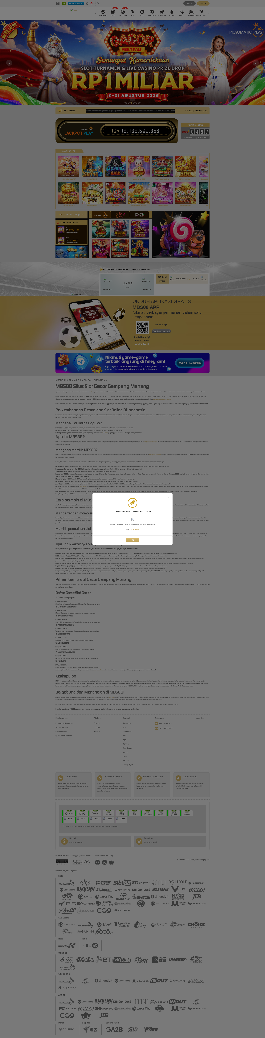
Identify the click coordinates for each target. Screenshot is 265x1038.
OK (133, 540)
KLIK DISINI (135, 529)
